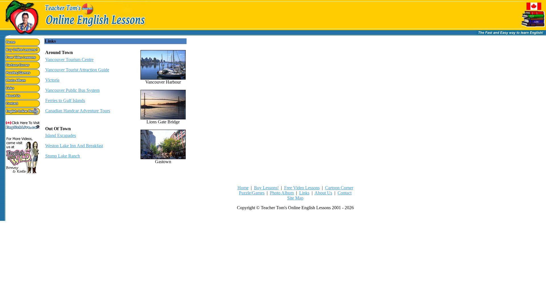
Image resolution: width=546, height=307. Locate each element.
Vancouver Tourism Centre (69, 59)
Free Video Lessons (302, 187)
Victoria (52, 80)
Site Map (295, 198)
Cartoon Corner (339, 187)
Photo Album (282, 192)
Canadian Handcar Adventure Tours (77, 110)
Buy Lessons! (266, 187)
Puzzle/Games (251, 192)
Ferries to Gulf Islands (65, 100)
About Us (323, 192)
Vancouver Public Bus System (72, 90)
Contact (344, 192)
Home (243, 187)
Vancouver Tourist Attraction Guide (77, 69)
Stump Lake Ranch (62, 156)
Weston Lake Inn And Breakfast (74, 145)
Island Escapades (60, 135)
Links (304, 192)
